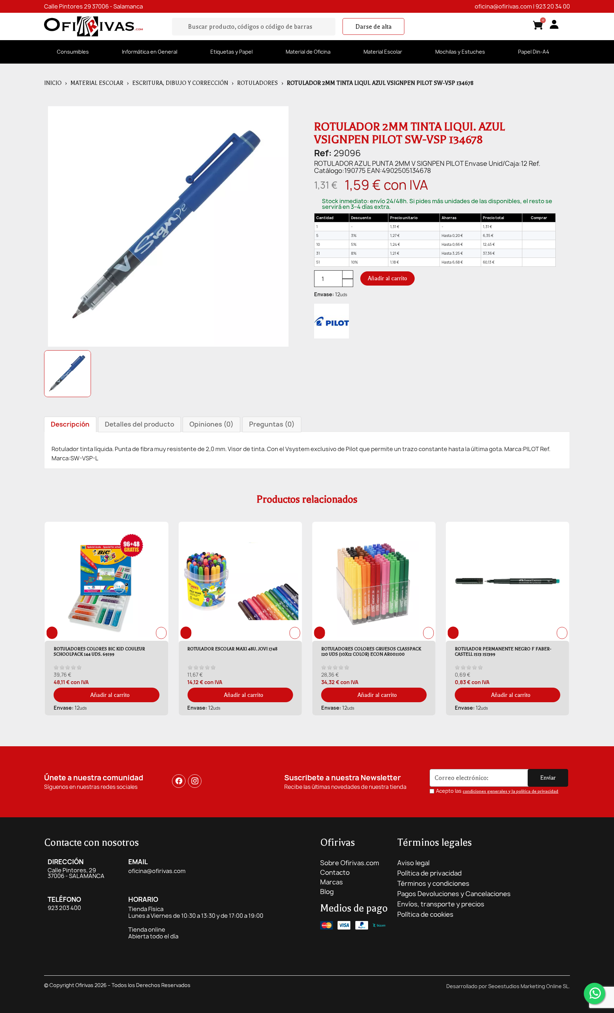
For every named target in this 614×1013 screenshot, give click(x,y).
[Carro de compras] (538, 26)
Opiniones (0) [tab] (211, 424)
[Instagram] (195, 781)
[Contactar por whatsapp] (594, 993)
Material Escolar (382, 51)
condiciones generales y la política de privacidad (510, 791)
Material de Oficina (308, 51)
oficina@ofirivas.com (503, 6)
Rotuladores (257, 83)
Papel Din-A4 (533, 51)
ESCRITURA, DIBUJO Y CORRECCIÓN (180, 83)
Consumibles (73, 51)
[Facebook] (179, 781)
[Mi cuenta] (554, 24)
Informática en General (149, 51)
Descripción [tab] (70, 424)
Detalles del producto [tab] (139, 424)
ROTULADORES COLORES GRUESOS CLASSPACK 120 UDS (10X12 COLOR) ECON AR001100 (237, 651)
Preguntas (272, 424)
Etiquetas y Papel (231, 51)
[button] (373, 26)
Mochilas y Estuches (460, 51)
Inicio (52, 83)
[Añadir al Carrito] (539, 226)
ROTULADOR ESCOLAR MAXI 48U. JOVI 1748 (99, 648)
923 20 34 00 (552, 6)
